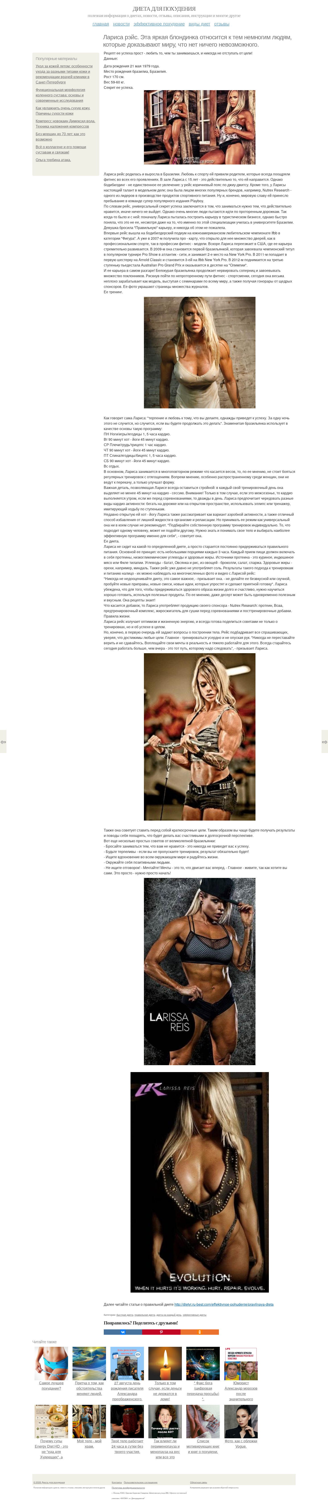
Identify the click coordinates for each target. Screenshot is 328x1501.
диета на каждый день (168, 1314)
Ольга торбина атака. (53, 160)
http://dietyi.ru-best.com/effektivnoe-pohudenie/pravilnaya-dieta (224, 1304)
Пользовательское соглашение (141, 1482)
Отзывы (221, 23)
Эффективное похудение (159, 23)
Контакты (117, 1482)
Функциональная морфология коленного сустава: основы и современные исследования (60, 95)
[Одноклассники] (200, 1332)
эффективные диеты (194, 1314)
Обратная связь (198, 1482)
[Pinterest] (161, 1332)
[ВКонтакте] (123, 1332)
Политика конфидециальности (128, 1487)
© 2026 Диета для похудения (49, 1482)
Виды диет (199, 23)
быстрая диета (124, 1314)
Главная (101, 23)
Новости (121, 23)
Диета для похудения (164, 8)
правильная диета (145, 1314)
